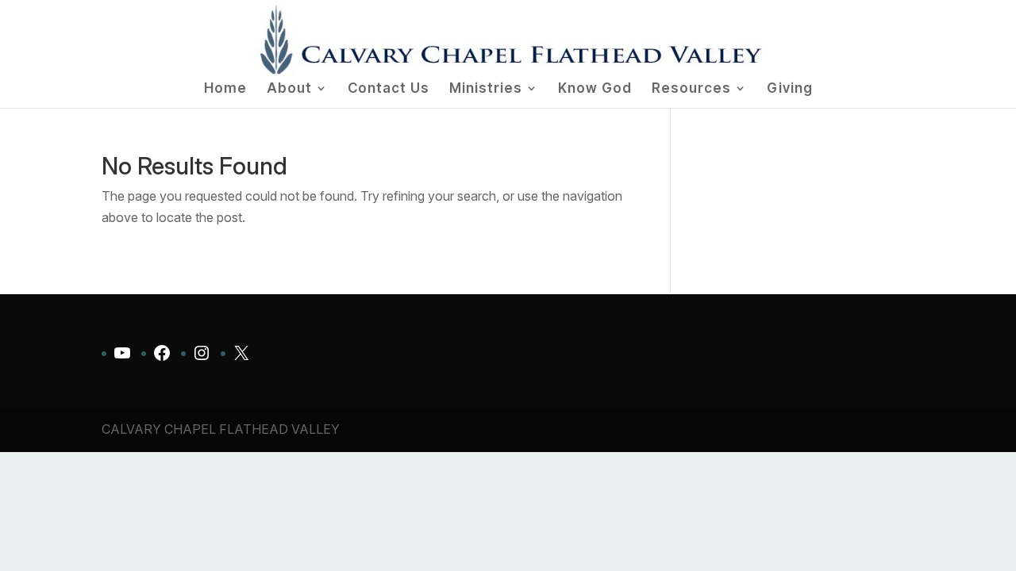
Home (225, 89)
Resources (691, 89)
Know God (595, 89)
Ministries (485, 89)
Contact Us (388, 89)
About (289, 89)
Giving (790, 89)
